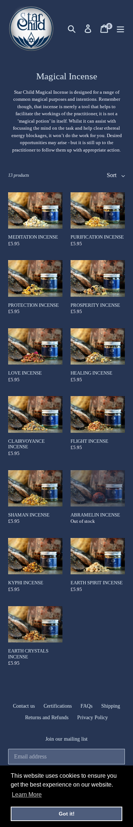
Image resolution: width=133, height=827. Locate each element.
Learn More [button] (27, 794)
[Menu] (120, 29)
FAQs (86, 706)
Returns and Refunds (46, 717)
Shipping (110, 706)
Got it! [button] (67, 814)
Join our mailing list (66, 739)
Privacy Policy (92, 717)
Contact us (24, 706)
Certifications (58, 706)
